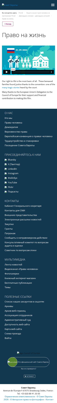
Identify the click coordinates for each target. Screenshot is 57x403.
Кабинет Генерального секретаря (23, 205)
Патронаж (10, 233)
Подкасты (12, 191)
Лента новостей (13, 264)
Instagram (12, 173)
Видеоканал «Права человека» (21, 269)
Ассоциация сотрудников (18, 315)
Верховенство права (16, 131)
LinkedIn (12, 168)
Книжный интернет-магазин (20, 278)
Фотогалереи (12, 273)
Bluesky (11, 159)
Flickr (10, 187)
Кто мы (8, 117)
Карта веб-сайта (13, 329)
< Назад (7, 24)
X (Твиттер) (13, 164)
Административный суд (18, 319)
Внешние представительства (21, 215)
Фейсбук (12, 177)
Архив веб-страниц (15, 310)
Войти (8, 338)
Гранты (9, 228)
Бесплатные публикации (18, 282)
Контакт (49, 399)
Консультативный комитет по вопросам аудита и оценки (26, 244)
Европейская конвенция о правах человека (28, 136)
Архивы (9, 306)
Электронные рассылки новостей (23, 219)
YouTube (12, 182)
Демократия (11, 127)
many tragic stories (10, 87)
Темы (7, 287)
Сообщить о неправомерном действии (26, 237)
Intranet (30, 376)
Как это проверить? (28, 369)
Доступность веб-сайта (17, 324)
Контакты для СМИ (15, 210)
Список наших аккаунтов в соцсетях (24, 301)
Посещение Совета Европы (20, 145)
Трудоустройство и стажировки (22, 140)
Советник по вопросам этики (20, 250)
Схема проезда (13, 333)
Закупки (9, 224)
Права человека (13, 122)
